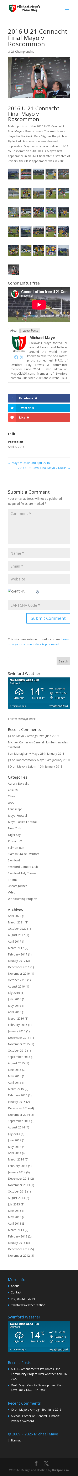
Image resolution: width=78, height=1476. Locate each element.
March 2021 (16, 922)
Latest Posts (30, 330)
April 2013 (14, 1223)
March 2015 (16, 1089)
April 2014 (14, 1153)
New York (14, 828)
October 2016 (17, 980)
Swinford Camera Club (23, 867)
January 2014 (16, 1172)
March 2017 (16, 948)
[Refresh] (37, 591)
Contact (16, 1292)
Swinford (14, 860)
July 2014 (14, 1134)
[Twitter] (21, 357)
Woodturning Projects (22, 899)
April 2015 (14, 1083)
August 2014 (16, 1127)
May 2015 (14, 1076)
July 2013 (14, 1204)
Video (11, 892)
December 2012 (19, 1249)
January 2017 (16, 961)
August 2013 (16, 1198)
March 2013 (16, 1230)
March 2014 (16, 1159)
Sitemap (15, 1440)
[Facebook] (16, 357)
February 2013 (17, 1236)
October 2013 (17, 1191)
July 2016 (14, 993)
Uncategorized (17, 886)
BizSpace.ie (60, 1470)
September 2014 (19, 1121)
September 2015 (19, 1057)
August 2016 (16, 986)
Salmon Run (16, 848)
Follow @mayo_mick (22, 719)
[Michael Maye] (19, 351)
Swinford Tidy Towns (22, 873)
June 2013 (14, 1211)
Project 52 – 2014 (23, 1299)
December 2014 (19, 1108)
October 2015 (17, 1050)
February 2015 (17, 1095)
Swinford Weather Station (28, 1305)
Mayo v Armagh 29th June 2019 (37, 736)
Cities (11, 796)
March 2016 (16, 1018)
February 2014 (17, 1166)
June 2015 (14, 1070)
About (13, 330)
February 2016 (17, 1025)
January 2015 (16, 1102)
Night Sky (14, 835)
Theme (12, 880)
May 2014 (14, 1147)
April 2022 (14, 916)
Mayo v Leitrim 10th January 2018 (39, 766)
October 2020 (17, 929)
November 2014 (19, 1115)
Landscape (15, 809)
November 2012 (19, 1255)
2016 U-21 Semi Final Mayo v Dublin (44, 468)
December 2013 (19, 1178)
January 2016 (16, 1031)
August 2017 (16, 935)
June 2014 (14, 1140)
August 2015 (16, 1063)
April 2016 (14, 1012)
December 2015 (19, 1038)
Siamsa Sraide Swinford (24, 854)
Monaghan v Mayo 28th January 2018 (39, 753)
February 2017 (17, 954)
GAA (11, 803)
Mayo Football (17, 816)
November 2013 (19, 1185)
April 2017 (14, 941)
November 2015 (19, 1044)
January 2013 (16, 1243)
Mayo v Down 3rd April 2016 (29, 463)
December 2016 (19, 967)
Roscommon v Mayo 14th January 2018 (43, 760)
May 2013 (14, 1217)
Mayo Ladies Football (22, 822)
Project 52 (15, 841)
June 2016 (14, 999)
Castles (13, 790)
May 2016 (14, 1006)
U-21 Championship (21, 51)
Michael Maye (42, 337)
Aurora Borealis (18, 783)
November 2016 (19, 973)
